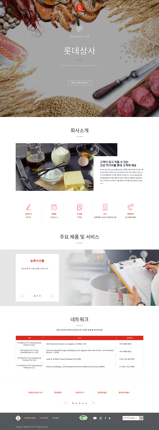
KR (120, 7)
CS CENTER (44, 418)
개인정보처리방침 (30, 418)
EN (124, 7)
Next (52, 296)
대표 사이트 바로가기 (79, 83)
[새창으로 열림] (95, 418)
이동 (141, 418)
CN (127, 7)
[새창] (83, 416)
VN (134, 7)
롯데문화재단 (124, 393)
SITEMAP (55, 418)
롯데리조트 (80, 393)
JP (131, 7)
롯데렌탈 (58, 393)
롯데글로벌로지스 (35, 393)
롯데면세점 (102, 393)
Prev (23, 296)
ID (137, 7)
